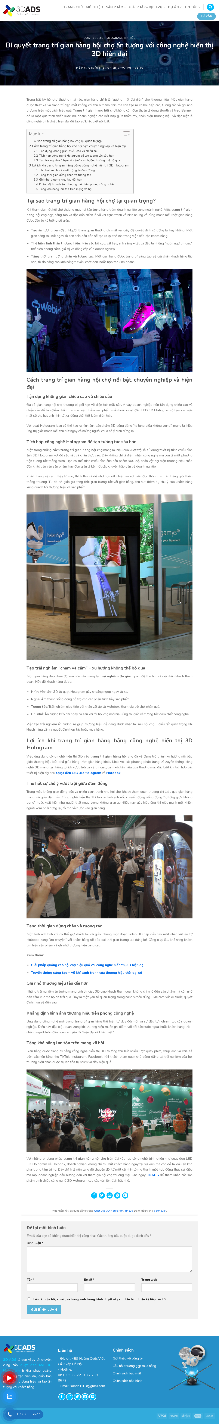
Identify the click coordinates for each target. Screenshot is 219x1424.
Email (89, 1279)
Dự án (173, 7)
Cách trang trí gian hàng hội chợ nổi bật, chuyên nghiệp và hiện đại (79, 146)
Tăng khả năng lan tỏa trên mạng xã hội (65, 189)
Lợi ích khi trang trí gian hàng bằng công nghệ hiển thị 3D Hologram (80, 165)
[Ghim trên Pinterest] (117, 1195)
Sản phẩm (114, 7)
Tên (31, 1279)
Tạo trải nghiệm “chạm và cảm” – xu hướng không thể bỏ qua (79, 160)
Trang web (149, 1279)
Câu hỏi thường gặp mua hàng (134, 1366)
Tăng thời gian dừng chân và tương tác (65, 175)
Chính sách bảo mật (127, 1373)
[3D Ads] (21, 10)
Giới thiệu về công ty (128, 1358)
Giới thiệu (94, 7)
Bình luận (35, 1243)
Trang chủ (73, 7)
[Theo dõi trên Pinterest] (92, 1396)
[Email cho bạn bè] (109, 1195)
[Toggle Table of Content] (124, 134)
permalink (160, 1211)
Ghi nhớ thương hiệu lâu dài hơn (60, 180)
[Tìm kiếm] (210, 7)
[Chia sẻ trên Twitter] (101, 1195)
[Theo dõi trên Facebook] (61, 1396)
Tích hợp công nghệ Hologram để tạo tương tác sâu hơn (76, 156)
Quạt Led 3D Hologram (102, 38)
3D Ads (137, 68)
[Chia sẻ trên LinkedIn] (125, 1195)
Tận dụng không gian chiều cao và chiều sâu (68, 151)
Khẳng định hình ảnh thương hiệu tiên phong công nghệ (76, 184)
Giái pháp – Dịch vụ (145, 7)
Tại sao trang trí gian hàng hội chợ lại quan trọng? (67, 141)
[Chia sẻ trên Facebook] (94, 1195)
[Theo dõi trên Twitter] (77, 1396)
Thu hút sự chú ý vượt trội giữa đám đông (67, 170)
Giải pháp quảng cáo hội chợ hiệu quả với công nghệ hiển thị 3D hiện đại (87, 965)
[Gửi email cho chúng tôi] (85, 1396)
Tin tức (191, 7)
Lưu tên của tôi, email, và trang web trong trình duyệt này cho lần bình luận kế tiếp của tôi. (100, 1299)
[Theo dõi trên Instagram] (69, 1396)
